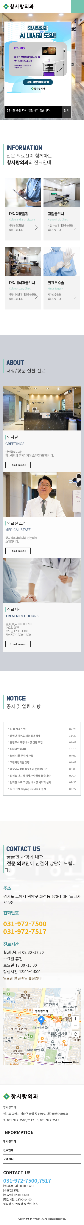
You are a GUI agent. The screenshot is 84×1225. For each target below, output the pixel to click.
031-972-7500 (25, 923)
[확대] (75, 1018)
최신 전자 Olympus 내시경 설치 (28, 789)
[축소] (75, 1025)
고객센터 (8, 1159)
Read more (18, 464)
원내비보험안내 (18, 749)
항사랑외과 (9, 1141)
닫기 (66, 110)
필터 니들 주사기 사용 (21, 755)
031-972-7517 (25, 931)
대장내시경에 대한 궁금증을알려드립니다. (22, 296)
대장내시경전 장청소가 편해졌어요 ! (29, 769)
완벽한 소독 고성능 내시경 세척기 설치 (30, 782)
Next (77, 67)
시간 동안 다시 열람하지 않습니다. (29, 110)
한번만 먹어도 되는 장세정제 (25, 735)
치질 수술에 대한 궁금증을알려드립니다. (60, 227)
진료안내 (8, 1150)
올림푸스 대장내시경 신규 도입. (27, 742)
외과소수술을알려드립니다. (54, 296)
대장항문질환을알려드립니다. (16, 227)
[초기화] (75, 1034)
